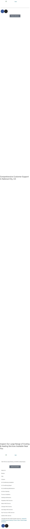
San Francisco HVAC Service (7, 512)
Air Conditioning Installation (7, 482)
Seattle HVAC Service (6, 515)
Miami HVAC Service (6, 503)
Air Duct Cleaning (5, 491)
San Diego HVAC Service (7, 509)
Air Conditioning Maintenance (8, 488)
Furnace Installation (5, 494)
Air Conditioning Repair (6, 485)
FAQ (2, 476)
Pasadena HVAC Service (6, 500)
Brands (3, 473)
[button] (15, 7)
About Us (3, 470)
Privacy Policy (17, 520)
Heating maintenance (6, 497)
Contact (3, 479)
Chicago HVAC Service (6, 506)
